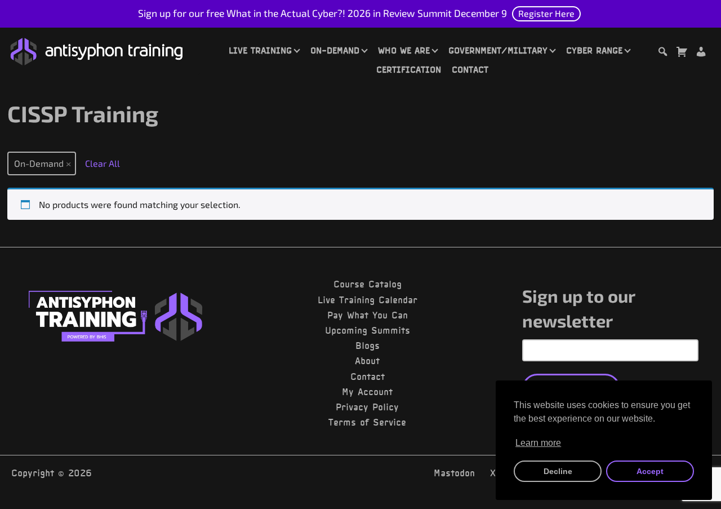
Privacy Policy (367, 407)
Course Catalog (367, 284)
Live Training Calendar (367, 300)
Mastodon (454, 473)
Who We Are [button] (404, 50)
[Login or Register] (700, 53)
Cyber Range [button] (594, 50)
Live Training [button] (260, 50)
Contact (470, 69)
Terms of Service (367, 422)
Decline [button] (558, 471)
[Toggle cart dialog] (681, 53)
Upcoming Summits (367, 330)
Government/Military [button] (498, 50)
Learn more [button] (538, 443)
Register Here (546, 13)
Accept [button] (650, 471)
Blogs (367, 345)
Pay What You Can (367, 315)
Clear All (102, 163)
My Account (367, 392)
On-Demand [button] (334, 50)
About (367, 361)
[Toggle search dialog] (662, 53)
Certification (408, 69)
